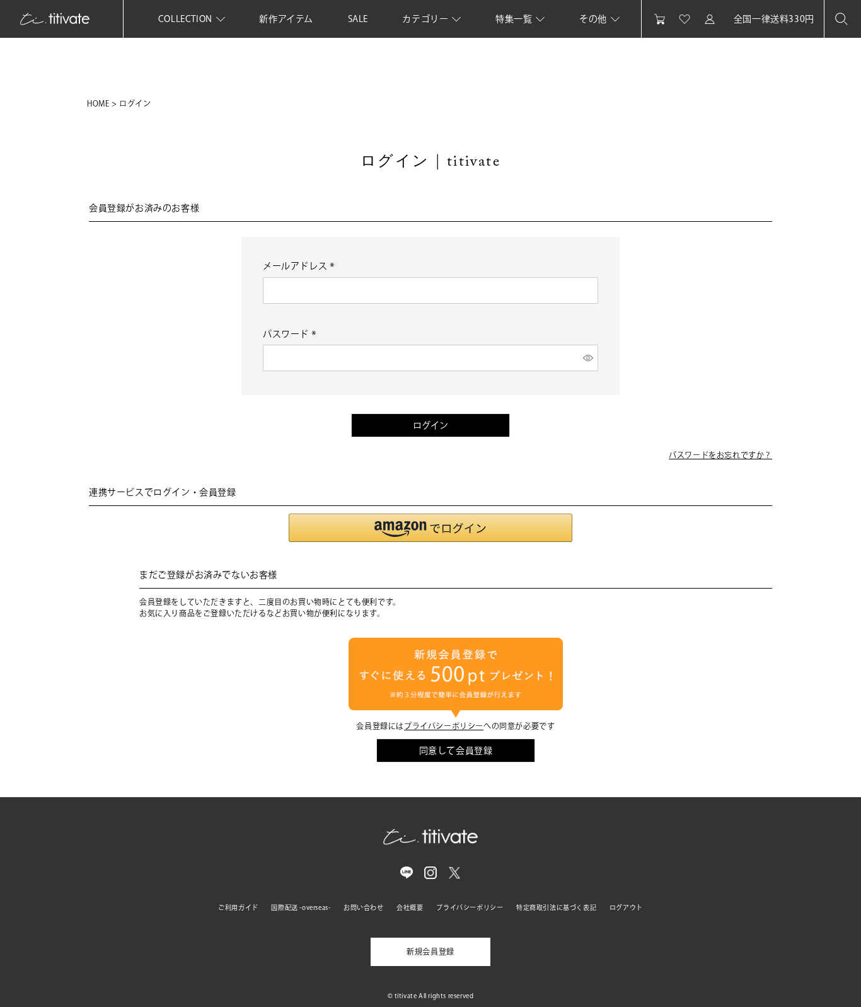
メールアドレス (300, 266)
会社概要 (409, 907)
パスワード (291, 334)
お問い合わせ (364, 907)
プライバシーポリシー (443, 726)
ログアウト (626, 907)
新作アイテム (286, 18)
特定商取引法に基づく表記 (556, 907)
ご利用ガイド (238, 907)
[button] (430, 528)
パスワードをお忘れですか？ (720, 455)
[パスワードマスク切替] (589, 358)
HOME (98, 103)
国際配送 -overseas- (300, 907)
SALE (358, 18)
